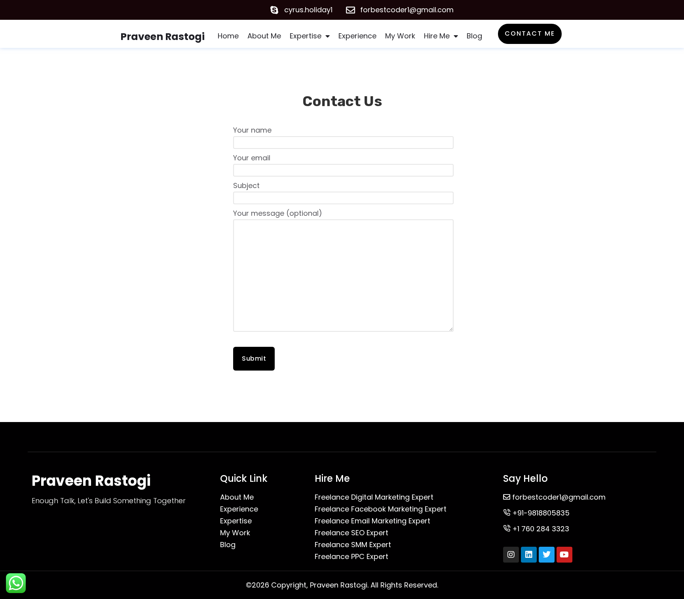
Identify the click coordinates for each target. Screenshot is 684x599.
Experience (357, 36)
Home (228, 36)
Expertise (305, 36)
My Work (400, 36)
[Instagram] (511, 555)
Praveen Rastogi (162, 37)
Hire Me (437, 36)
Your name (252, 130)
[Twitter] (547, 555)
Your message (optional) (277, 213)
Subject (246, 185)
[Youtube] (564, 555)
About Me (264, 36)
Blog (474, 36)
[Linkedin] (529, 555)
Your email (251, 158)
